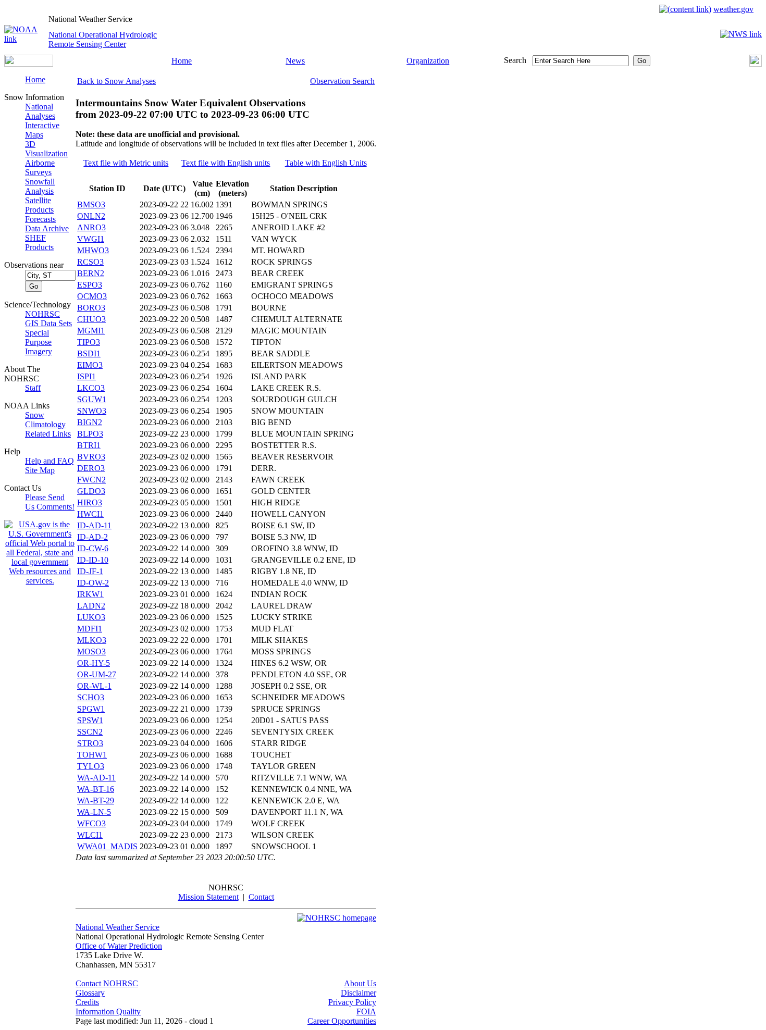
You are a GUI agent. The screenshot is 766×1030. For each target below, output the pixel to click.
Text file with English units (225, 162)
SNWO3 (91, 410)
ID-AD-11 (94, 525)
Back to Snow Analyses (116, 81)
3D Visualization (46, 149)
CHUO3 (91, 319)
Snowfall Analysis (40, 186)
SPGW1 (91, 708)
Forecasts (40, 219)
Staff (33, 387)
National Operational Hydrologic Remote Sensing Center (102, 39)
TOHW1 (92, 754)
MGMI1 (91, 330)
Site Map (40, 470)
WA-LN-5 (94, 812)
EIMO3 (90, 365)
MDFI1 (89, 628)
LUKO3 (91, 617)
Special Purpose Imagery (38, 342)
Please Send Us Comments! (50, 502)
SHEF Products (39, 242)
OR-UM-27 (96, 674)
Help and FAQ (49, 460)
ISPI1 (86, 376)
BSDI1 (89, 353)
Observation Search (342, 81)
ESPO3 (89, 284)
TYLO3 (90, 766)
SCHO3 (90, 697)
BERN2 (90, 273)
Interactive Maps (42, 130)
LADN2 (91, 605)
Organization (427, 60)
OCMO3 (92, 296)
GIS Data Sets (48, 323)
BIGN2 (89, 422)
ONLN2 (91, 216)
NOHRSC (42, 313)
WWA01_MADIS (107, 846)
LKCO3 (91, 387)
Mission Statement (208, 896)
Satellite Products (39, 205)
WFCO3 (91, 823)
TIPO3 (88, 342)
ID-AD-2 (92, 536)
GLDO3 (91, 491)
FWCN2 (91, 479)
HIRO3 (89, 502)
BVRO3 (91, 456)
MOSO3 (91, 651)
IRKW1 (90, 594)
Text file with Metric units (125, 162)
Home (181, 60)
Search (515, 60)
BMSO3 (91, 204)
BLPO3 (90, 433)
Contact (261, 896)
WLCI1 (90, 834)
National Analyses (40, 111)
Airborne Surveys (40, 167)
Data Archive (47, 228)
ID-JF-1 (90, 571)
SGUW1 (91, 399)
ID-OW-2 (93, 582)
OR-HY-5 (93, 663)
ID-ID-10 (92, 559)
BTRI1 (89, 445)
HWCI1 (90, 514)
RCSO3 (90, 261)
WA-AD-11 (96, 777)
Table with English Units (326, 162)
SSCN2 (90, 731)
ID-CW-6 (92, 548)
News (295, 60)
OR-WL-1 (94, 685)
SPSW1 (90, 720)
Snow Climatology (45, 420)
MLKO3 (91, 640)
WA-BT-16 (95, 789)
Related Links (48, 433)
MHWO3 (93, 250)
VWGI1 (90, 238)
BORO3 (91, 307)
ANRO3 (91, 227)
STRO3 (90, 743)
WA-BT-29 (95, 800)
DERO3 (91, 468)
